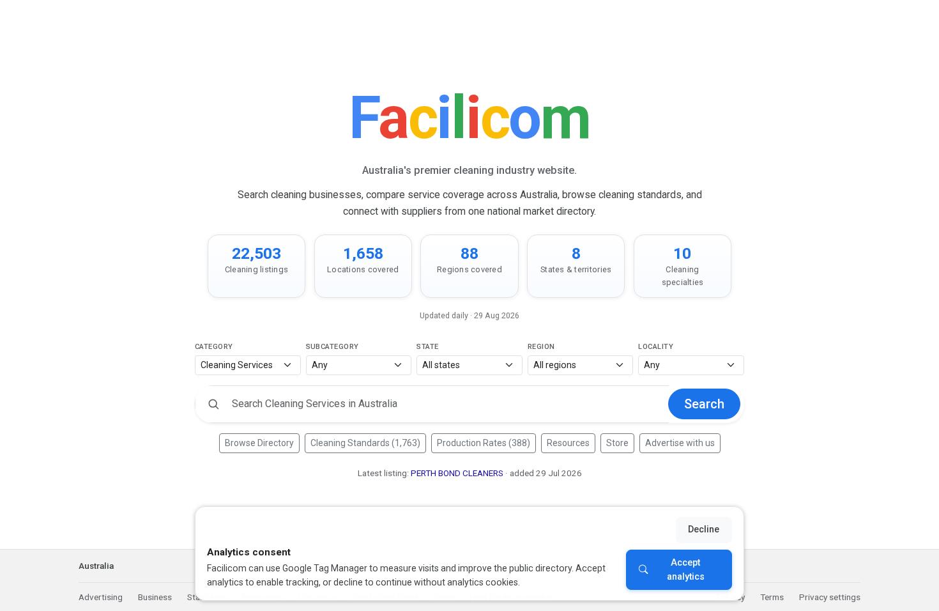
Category (214, 347)
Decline (703, 529)
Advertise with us (680, 443)
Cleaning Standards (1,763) (365, 443)
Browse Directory (259, 443)
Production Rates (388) (483, 443)
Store (617, 443)
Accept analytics (686, 569)
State (427, 347)
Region (541, 347)
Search (704, 404)
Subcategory (332, 347)
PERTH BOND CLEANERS (457, 473)
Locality (655, 347)
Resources (568, 443)
